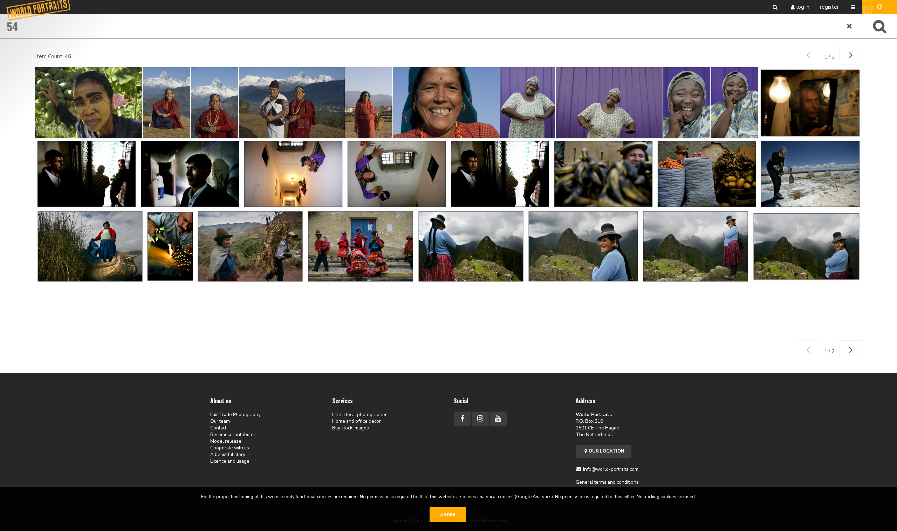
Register (829, 7)
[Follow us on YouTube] (498, 419)
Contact (218, 428)
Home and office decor (356, 421)
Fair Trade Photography (235, 414)
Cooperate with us (229, 447)
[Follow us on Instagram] (480, 419)
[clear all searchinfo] (849, 26)
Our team (220, 421)
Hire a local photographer (359, 414)
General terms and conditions (607, 482)
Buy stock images (350, 428)
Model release (225, 441)
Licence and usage (229, 461)
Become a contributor (232, 434)
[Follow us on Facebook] (462, 419)
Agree (448, 514)
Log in (802, 7)
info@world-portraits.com (610, 469)
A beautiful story (227, 454)
